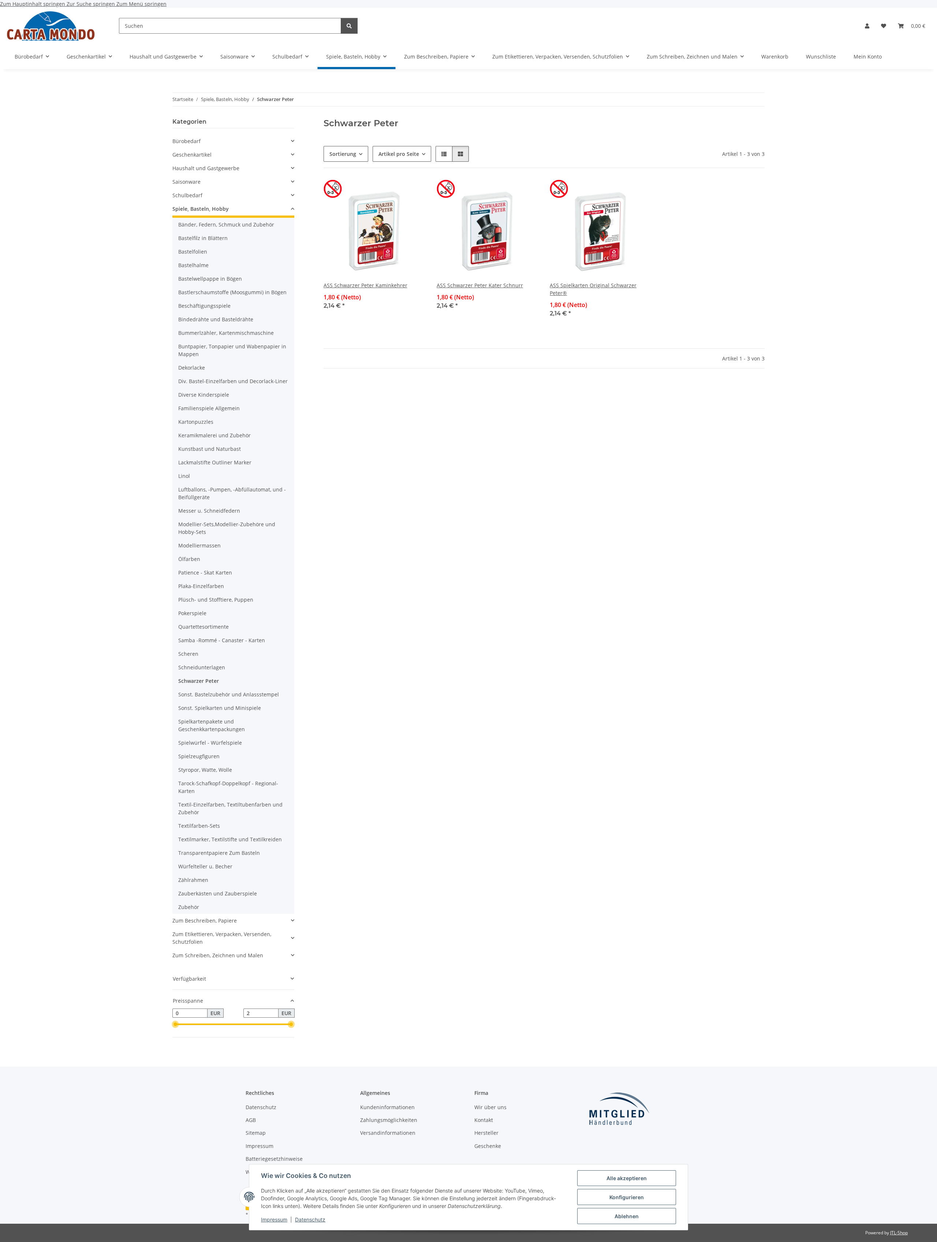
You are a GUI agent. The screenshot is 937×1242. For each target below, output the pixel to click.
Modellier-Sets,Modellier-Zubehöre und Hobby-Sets (226, 528)
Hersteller (486, 1132)
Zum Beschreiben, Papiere (204, 920)
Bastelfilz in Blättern (203, 238)
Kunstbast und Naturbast (209, 448)
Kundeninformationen (387, 1107)
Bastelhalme (193, 265)
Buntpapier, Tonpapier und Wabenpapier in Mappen (232, 350)
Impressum (274, 1219)
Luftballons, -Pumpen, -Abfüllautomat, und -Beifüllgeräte (232, 493)
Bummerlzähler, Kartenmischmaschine (226, 332)
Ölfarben (189, 558)
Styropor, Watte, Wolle (205, 769)
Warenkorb (774, 56)
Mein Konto (868, 56)
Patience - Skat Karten (205, 572)
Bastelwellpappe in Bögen (210, 278)
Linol (184, 475)
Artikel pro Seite (398, 153)
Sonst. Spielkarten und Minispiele (219, 707)
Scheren (188, 653)
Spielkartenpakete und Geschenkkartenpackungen (211, 725)
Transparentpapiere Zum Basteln (219, 852)
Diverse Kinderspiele (203, 394)
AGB (251, 1119)
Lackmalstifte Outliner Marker (214, 462)
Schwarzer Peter (198, 680)
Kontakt (483, 1119)
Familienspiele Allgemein (209, 408)
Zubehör (188, 907)
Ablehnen (627, 1216)
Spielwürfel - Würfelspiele (210, 742)
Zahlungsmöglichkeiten (388, 1119)
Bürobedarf (186, 141)
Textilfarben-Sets (199, 825)
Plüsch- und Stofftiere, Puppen (215, 599)
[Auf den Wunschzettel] (412, 192)
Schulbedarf (187, 195)
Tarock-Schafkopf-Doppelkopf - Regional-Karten (228, 787)
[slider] (175, 1024)
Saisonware (186, 181)
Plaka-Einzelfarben (201, 586)
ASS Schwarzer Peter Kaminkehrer (365, 285)
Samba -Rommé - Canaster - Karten (221, 640)
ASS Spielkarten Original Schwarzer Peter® (593, 289)
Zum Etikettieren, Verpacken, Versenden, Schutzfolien (221, 938)
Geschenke (487, 1145)
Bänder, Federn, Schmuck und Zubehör (226, 224)
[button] (867, 25)
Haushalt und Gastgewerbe (205, 168)
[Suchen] (349, 26)
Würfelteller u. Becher (205, 866)
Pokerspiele (192, 613)
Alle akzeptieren (626, 1178)
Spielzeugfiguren (199, 756)
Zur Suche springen (91, 3)
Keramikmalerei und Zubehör (214, 435)
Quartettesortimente (203, 626)
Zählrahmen (193, 879)
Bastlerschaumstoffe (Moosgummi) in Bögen (232, 292)
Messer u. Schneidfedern (209, 510)
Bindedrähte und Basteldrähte (215, 319)
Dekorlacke (191, 367)
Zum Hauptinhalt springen (33, 3)
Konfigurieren (626, 1197)
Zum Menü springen (141, 3)
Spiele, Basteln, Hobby (200, 208)
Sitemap (256, 1132)
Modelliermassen (199, 545)
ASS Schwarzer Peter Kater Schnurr (480, 285)
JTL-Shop (899, 1233)
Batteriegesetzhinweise (274, 1158)
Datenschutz (310, 1219)
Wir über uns (490, 1107)
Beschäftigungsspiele (204, 305)
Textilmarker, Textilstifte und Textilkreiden (230, 839)
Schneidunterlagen (201, 667)
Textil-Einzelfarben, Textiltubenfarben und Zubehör (230, 808)
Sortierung (342, 153)
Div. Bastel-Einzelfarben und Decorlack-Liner (233, 381)
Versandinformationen (387, 1132)
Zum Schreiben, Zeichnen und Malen (217, 955)
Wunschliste (821, 56)
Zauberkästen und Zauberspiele (217, 893)
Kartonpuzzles (195, 421)
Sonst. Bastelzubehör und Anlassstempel (228, 694)
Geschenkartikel (192, 154)
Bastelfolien (192, 251)
